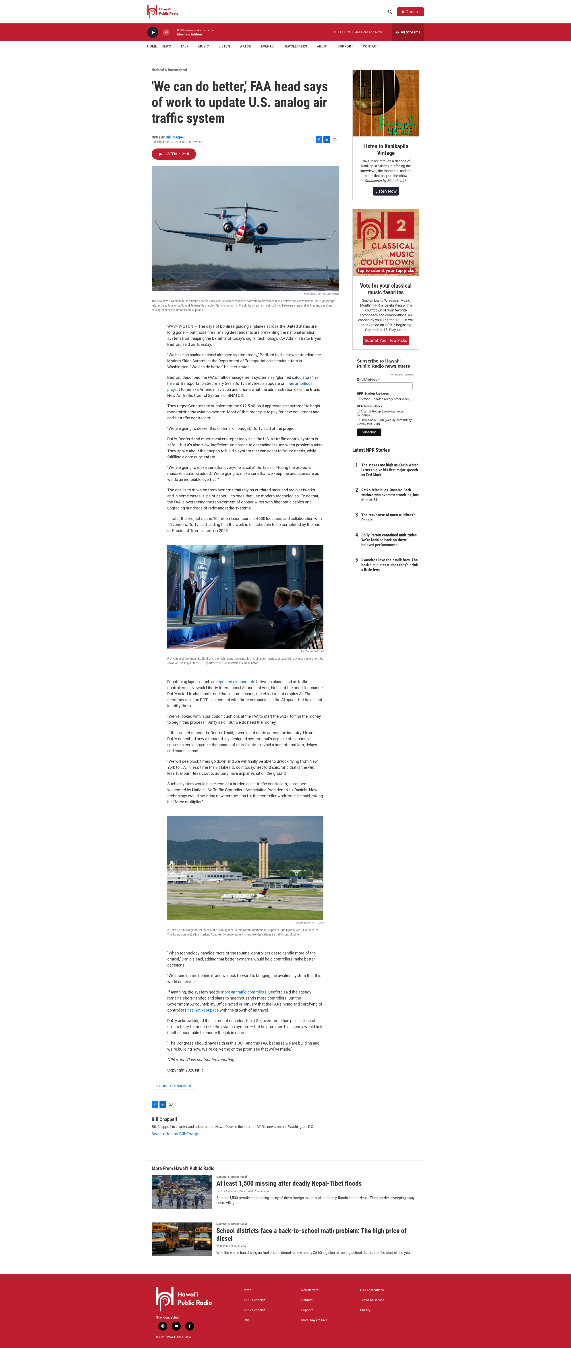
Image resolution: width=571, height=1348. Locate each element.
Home (152, 46)
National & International (169, 70)
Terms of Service (372, 1300)
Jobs (246, 1320)
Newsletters (309, 1290)
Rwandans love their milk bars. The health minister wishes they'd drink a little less (389, 565)
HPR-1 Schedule (254, 1300)
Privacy (365, 1310)
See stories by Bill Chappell (177, 1133)
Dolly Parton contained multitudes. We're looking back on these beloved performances (389, 540)
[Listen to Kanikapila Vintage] (386, 103)
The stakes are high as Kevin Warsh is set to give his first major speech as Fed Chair (389, 470)
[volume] (166, 32)
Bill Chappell (175, 137)
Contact (306, 1300)
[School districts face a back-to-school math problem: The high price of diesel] (182, 1239)
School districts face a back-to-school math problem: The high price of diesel (311, 1234)
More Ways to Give (314, 1320)
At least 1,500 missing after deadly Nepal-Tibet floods (289, 1183)
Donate (412, 11)
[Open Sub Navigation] (174, 46)
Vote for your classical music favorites (386, 289)
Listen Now (386, 191)
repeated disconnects (235, 681)
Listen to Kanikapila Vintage (385, 149)
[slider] (173, 32)
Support (307, 1310)
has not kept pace (203, 1010)
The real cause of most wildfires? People (388, 517)
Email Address (368, 379)
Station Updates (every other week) (385, 399)
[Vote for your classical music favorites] (386, 242)
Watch (245, 46)
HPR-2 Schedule (254, 1310)
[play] (152, 32)
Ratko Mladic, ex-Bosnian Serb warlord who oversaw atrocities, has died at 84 (390, 495)
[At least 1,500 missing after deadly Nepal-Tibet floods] (182, 1192)
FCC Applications (372, 1290)
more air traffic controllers (244, 992)
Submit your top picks (386, 340)
